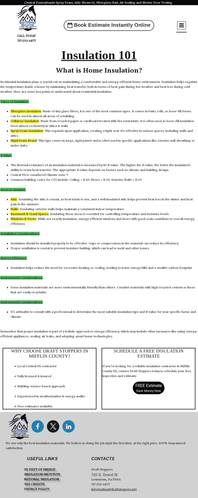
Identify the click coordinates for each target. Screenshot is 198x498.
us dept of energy (39, 469)
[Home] (18, 426)
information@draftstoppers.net (114, 489)
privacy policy (36, 489)
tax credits (34, 484)
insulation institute (42, 474)
